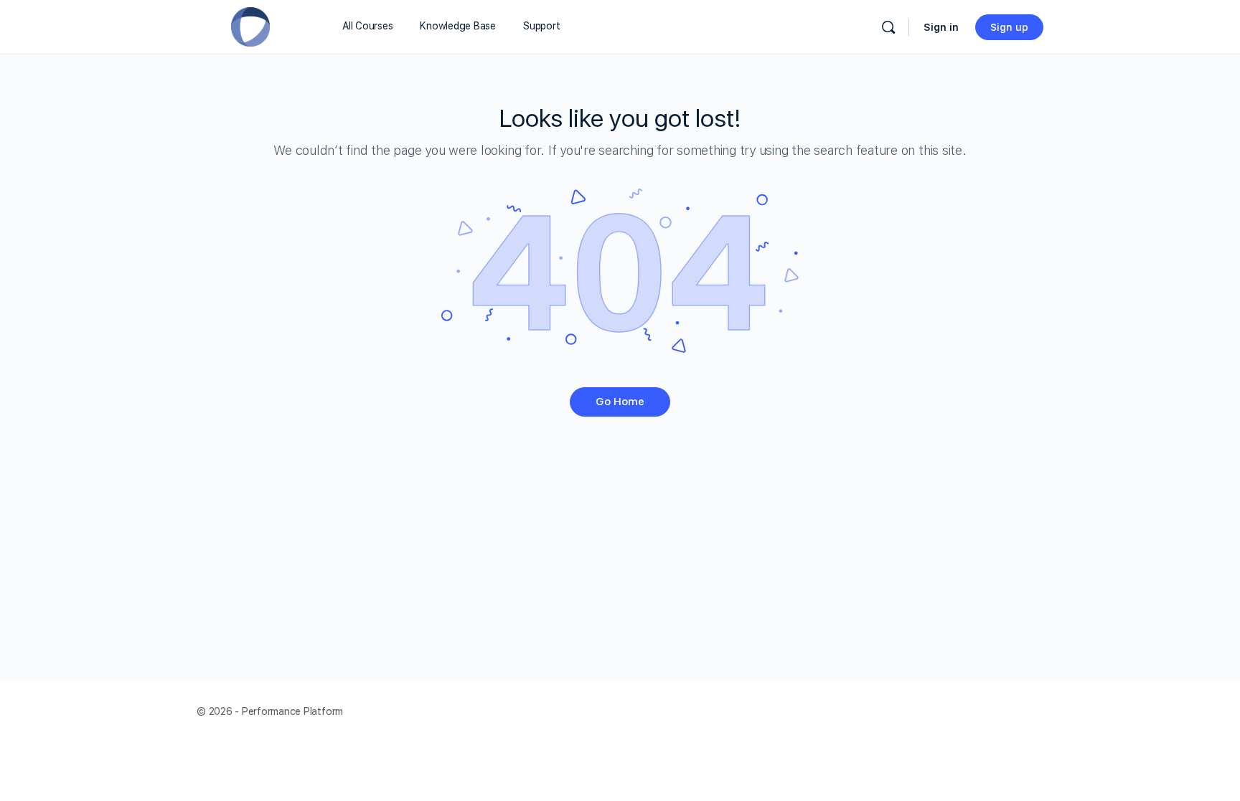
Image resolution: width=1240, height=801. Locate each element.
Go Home (620, 401)
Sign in (941, 27)
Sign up (1009, 27)
